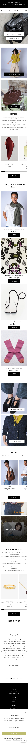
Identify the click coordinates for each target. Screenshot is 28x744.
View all (14, 176)
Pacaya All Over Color (9, 164)
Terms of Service (16, 739)
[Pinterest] (17, 708)
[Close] (25, 712)
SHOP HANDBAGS (14, 38)
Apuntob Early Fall (14, 74)
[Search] (22, 10)
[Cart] (26, 10)
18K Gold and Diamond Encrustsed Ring (9, 603)
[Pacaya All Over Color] (9, 148)
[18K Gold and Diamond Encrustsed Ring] (9, 586)
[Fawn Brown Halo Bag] (9, 472)
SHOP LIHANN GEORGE (14, 34)
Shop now (14, 235)
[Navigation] (1, 10)
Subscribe (14, 733)
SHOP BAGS (14, 106)
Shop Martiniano (16, 409)
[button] (5, 678)
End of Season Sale (15, 2)
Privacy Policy (8, 739)
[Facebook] (10, 708)
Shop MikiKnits (17, 441)
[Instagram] (14, 708)
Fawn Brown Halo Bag (9, 488)
